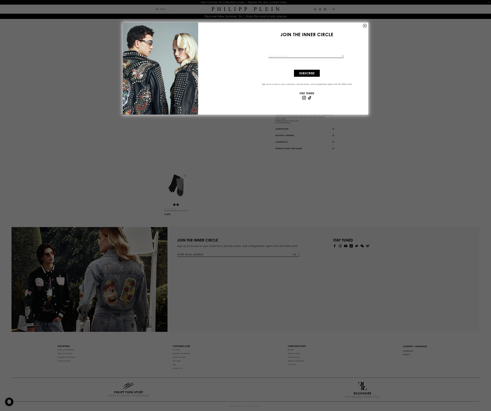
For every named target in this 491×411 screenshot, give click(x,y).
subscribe (307, 73)
